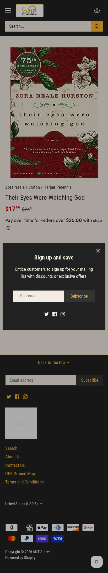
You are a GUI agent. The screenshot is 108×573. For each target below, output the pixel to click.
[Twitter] (46, 314)
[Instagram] (63, 314)
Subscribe (79, 296)
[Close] (98, 250)
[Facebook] (54, 314)
